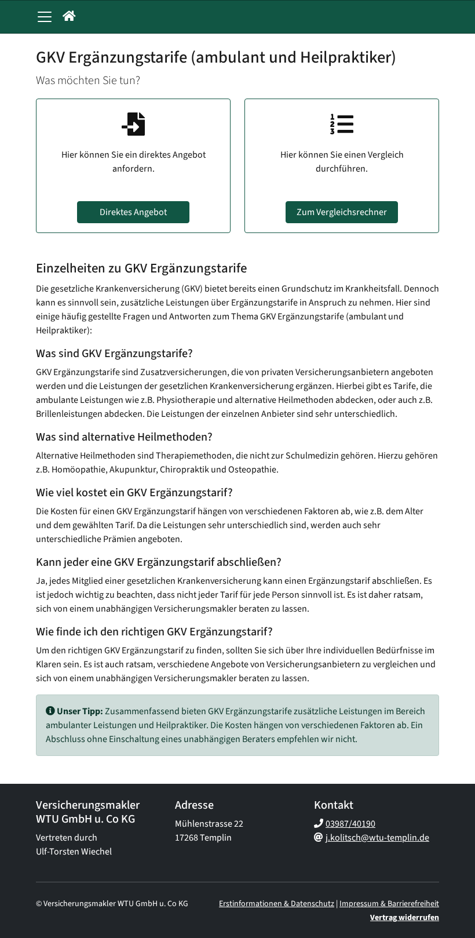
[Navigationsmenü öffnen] (44, 17)
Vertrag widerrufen (404, 918)
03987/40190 (350, 823)
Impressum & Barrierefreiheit (389, 904)
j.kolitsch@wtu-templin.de (377, 837)
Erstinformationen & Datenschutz (276, 904)
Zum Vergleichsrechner (342, 212)
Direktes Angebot (133, 212)
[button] (69, 16)
